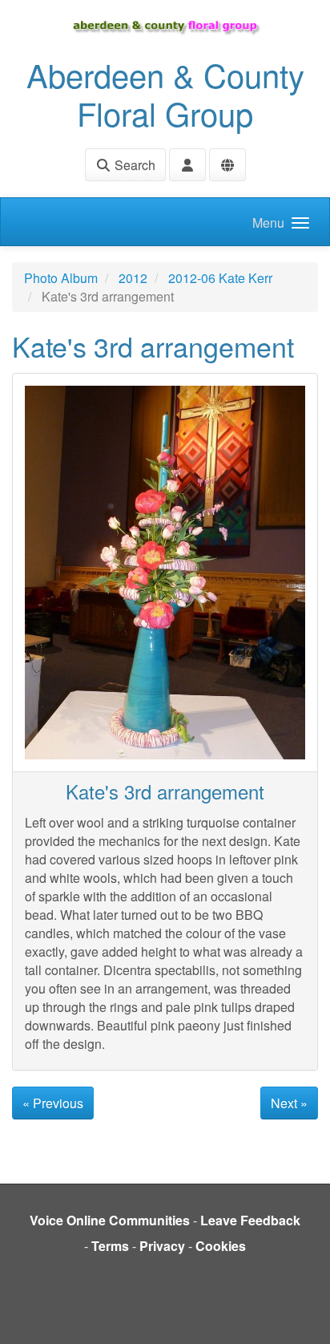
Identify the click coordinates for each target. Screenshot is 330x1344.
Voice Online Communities (110, 1220)
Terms (110, 1246)
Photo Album (61, 278)
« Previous (52, 1103)
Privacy (162, 1246)
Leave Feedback (250, 1220)
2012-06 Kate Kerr (220, 278)
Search (133, 165)
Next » (289, 1103)
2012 (133, 278)
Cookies (220, 1246)
